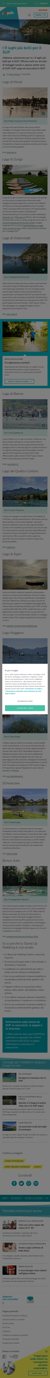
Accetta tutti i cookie (25, 708)
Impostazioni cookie (25, 701)
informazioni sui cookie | (33, 689)
